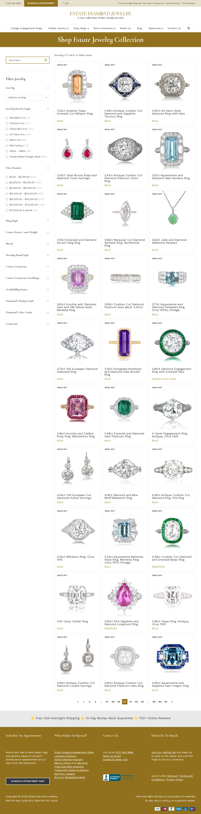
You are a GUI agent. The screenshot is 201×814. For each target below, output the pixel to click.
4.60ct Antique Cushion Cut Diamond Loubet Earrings (76, 684)
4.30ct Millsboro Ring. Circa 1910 (75, 558)
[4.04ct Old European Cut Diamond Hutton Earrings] (77, 469)
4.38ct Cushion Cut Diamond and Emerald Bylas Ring (171, 558)
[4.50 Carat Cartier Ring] (77, 595)
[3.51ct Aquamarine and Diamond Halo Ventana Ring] (172, 149)
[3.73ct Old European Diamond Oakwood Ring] (77, 343)
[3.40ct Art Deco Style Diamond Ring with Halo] (172, 85)
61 (130, 701)
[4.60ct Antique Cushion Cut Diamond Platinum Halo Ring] (125, 657)
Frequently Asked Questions (71, 770)
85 (154, 701)
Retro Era (18, 140)
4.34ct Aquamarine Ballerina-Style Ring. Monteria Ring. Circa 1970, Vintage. (124, 559)
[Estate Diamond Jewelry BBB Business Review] (119, 777)
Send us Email (112, 756)
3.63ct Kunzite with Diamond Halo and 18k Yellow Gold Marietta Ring (76, 307)
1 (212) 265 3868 (13, 3)
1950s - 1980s (20, 151)
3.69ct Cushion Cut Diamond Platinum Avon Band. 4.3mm (124, 306)
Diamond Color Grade (19, 312)
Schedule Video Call (115, 759)
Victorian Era (19, 123)
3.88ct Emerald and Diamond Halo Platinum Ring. (124, 435)
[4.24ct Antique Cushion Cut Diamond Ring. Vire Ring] (172, 469)
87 (166, 701)
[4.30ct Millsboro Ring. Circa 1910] (77, 531)
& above (24, 210)
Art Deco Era (20, 134)
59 (118, 701)
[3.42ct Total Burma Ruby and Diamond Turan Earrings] (77, 149)
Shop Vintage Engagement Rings (74, 752)
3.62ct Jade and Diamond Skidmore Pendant (169, 241)
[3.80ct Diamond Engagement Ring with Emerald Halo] (172, 343)
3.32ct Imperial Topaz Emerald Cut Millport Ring (75, 112)
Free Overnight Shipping (69, 766)
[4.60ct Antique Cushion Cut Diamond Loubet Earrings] (77, 657)
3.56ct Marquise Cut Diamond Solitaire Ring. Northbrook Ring (124, 242)
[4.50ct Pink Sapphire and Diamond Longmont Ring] (125, 595)
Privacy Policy (175, 779)
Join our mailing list (163, 752)
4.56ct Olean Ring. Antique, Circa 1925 (170, 623)
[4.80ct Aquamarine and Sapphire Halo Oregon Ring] (172, 657)
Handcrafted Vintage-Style (28, 156)
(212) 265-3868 (124, 752)
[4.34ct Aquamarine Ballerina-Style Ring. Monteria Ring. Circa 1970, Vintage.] (125, 531)
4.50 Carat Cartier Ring (72, 621)
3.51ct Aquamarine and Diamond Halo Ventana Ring (171, 177)
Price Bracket (13, 168)
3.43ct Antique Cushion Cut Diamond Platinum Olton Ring (123, 178)
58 (113, 701)
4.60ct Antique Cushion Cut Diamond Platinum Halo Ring (124, 684)
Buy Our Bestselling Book (69, 777)
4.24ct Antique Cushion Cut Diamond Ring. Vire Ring (171, 496)
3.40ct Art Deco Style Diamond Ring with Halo (168, 112)
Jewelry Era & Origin (18, 108)
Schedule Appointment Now (27, 781)
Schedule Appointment (41, 3)
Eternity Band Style (17, 255)
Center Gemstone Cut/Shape (23, 278)
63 (142, 701)
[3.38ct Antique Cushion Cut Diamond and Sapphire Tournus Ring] (125, 85)
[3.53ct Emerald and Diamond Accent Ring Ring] (77, 214)
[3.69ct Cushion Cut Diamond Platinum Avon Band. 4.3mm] (125, 278)
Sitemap (172, 775)
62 (136, 701)
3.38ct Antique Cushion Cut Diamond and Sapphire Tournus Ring (123, 113)
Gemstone (12, 323)
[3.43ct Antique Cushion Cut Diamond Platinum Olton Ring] (125, 149)
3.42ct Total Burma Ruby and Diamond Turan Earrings (77, 177)
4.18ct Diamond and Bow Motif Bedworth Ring (121, 496)
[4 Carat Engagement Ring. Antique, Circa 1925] (172, 407)
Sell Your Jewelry (64, 773)
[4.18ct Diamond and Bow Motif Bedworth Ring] (125, 469)
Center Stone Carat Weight (21, 232)
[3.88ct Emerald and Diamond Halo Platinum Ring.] (125, 407)
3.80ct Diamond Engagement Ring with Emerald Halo (171, 370)
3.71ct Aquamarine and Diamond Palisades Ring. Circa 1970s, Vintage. (168, 307)
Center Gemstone (16, 266)
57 (107, 701)
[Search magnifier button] (46, 60)
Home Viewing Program (68, 759)
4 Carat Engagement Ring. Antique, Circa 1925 (170, 435)
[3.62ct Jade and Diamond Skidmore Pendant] (172, 214)
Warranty (82, 763)
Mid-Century (19, 145)
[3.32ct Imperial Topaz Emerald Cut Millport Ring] (77, 85)
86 (160, 701)
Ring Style (12, 220)
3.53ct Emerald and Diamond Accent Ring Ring (76, 241)
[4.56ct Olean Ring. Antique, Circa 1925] (172, 595)
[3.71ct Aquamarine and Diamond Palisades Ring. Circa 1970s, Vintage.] (172, 278)
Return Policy (62, 763)
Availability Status (16, 289)
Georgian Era (20, 117)
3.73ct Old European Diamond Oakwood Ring (77, 370)
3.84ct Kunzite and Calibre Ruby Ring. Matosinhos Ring (76, 435)
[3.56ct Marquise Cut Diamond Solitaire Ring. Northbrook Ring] (125, 214)
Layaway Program (65, 756)
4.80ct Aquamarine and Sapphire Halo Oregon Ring (170, 684)
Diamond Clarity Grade (20, 301)
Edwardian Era (21, 128)
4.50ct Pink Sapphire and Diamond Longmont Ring (121, 623)
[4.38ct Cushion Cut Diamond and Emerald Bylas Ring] (172, 531)
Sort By (10, 88)
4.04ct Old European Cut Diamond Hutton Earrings (74, 496)
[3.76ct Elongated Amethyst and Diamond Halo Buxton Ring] (125, 343)
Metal (9, 243)
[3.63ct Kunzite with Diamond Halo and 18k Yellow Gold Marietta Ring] (77, 278)
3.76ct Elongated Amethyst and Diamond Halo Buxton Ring (123, 371)
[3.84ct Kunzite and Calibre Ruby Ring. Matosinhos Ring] (77, 407)
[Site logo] (100, 15)
